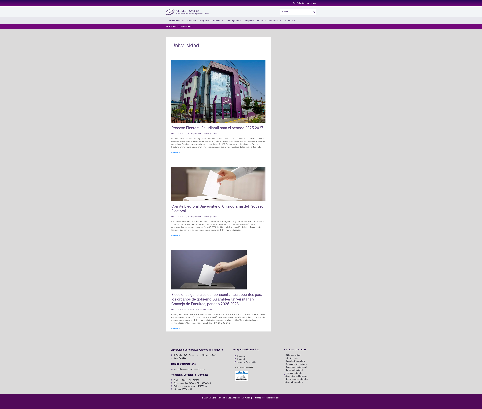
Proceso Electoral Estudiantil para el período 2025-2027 (217, 128)
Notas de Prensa (178, 133)
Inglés (313, 3)
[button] (182, 20)
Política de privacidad (244, 367)
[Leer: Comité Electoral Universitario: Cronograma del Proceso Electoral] (218, 184)
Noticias (190, 309)
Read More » (177, 152)
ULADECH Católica (187, 10)
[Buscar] (314, 12)
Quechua (305, 3)
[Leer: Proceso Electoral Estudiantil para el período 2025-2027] (218, 91)
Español (296, 3)
